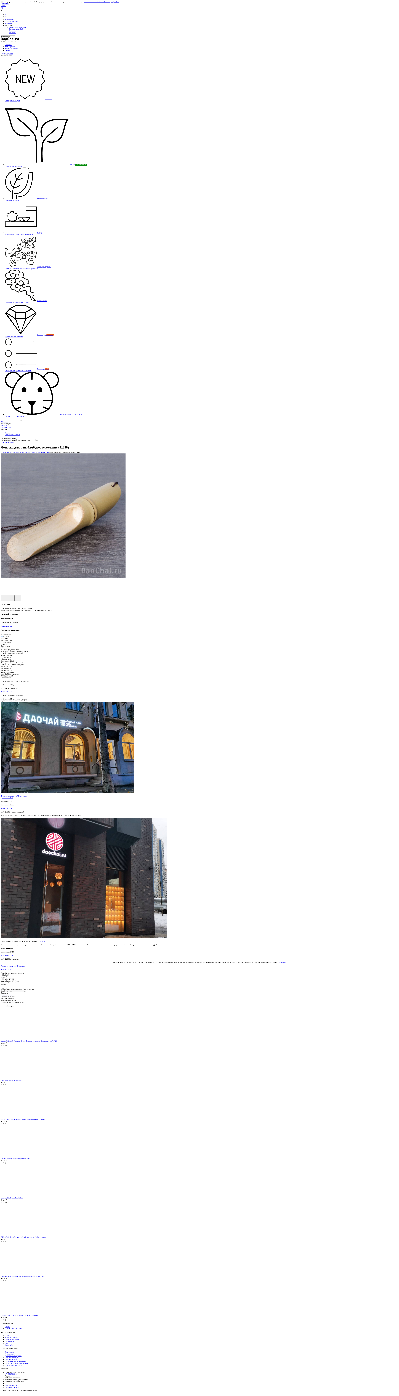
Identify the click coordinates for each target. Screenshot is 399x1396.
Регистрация (9, 442)
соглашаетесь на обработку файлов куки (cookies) (101, 2)
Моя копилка (9, 20)
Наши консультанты (12, 1337)
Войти (3, 442)
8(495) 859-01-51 (6, 692)
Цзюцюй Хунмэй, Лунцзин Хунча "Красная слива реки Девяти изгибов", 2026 (29, 1041)
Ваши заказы (9, 1352)
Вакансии (12, 31)
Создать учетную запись (13, 1328)
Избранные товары (11, 1358)
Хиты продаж (10, 47)
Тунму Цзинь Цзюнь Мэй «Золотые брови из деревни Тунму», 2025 (25, 1119)
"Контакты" (42, 941)
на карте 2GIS (7, 798)
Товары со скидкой (11, 48)
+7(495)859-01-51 (7, 54)
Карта (5, 638)
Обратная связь (10, 1341)
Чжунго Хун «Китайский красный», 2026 (15, 1159)
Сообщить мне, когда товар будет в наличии (18, 989)
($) (6, 16)
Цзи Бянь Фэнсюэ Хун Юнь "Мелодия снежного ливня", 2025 (23, 1276)
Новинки (8, 45)
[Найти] (21, 420)
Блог (6, 1343)
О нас (7, 1336)
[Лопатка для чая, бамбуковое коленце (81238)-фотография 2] (188, 577)
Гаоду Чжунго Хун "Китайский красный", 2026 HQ (19, 1315)
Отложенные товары (12, 435)
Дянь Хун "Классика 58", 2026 (11, 1080)
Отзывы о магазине (12, 1339)
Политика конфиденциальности (16, 1363)
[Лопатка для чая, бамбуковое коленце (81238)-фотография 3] (313, 577)
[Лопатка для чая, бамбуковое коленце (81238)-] (63, 577)
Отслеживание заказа (8, 440)
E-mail (3, 991)
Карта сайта (9, 1345)
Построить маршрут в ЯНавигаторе (14, 796)
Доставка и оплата (11, 21)
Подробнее (282, 962)
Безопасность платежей (13, 1365)
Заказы (7, 433)
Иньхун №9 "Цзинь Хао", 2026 (12, 1198)
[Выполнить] (37, 440)
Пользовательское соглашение (15, 1361)
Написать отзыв (6, 995)
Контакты (12, 33)
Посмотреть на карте (12, 1387)
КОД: (3, 975)
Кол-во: (3, 985)
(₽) (6, 14)
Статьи (7, 50)
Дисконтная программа (17, 27)
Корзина (4, 425)
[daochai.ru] (10, 41)
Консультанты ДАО (16, 29)
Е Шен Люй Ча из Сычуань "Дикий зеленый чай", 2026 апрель (23, 1237)
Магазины (8, 23)
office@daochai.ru (11, 1385)
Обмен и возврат (11, 1359)
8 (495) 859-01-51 (7, 955)
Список (6, 636)
